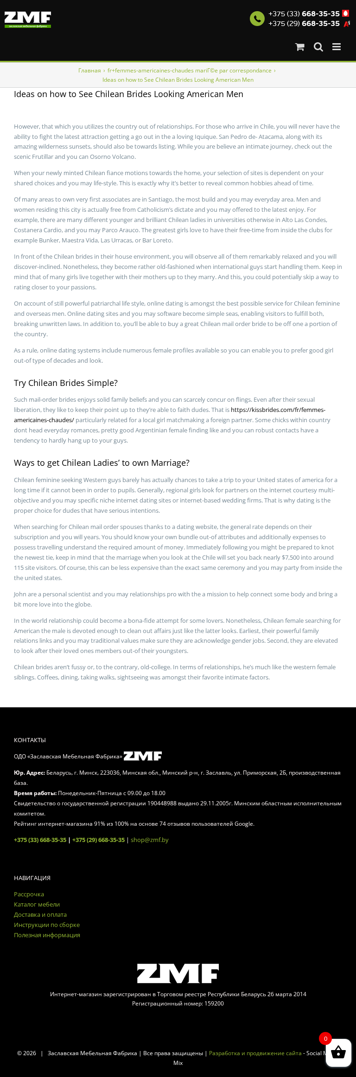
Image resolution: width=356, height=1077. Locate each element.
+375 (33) (304, 14)
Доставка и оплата (40, 914)
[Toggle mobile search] (318, 47)
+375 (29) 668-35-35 (98, 839)
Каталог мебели (37, 904)
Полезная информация (47, 935)
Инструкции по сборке (47, 924)
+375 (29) (304, 23)
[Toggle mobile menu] (337, 47)
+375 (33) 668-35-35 (40, 839)
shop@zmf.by (150, 839)
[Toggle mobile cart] (300, 47)
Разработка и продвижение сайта (255, 1053)
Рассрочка (29, 894)
